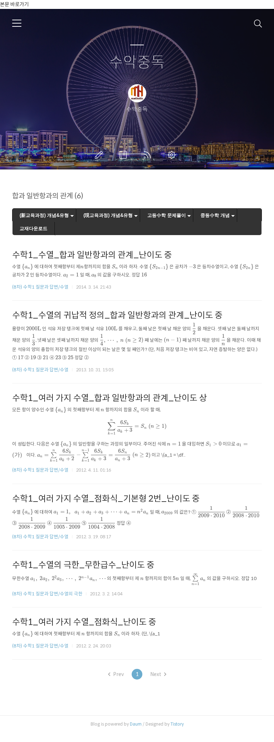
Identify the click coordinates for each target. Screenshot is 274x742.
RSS (148, 155)
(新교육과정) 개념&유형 (44, 215)
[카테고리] (17, 23)
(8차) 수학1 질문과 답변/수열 (40, 287)
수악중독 (137, 62)
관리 (173, 155)
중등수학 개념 (215, 215)
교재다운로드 (33, 228)
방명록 (124, 155)
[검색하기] (258, 23)
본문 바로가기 (14, 4)
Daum (136, 724)
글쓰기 (100, 155)
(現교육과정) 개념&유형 (108, 215)
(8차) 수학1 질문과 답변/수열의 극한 (47, 594)
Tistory (177, 724)
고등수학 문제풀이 (166, 215)
